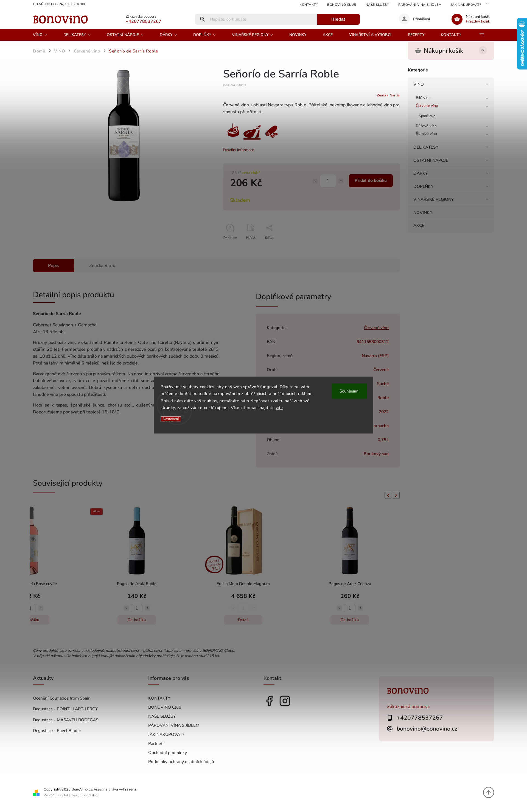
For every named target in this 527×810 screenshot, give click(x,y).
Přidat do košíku (371, 180)
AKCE (418, 225)
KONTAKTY (308, 4)
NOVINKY (422, 212)
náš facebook (269, 701)
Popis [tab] (53, 266)
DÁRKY (420, 173)
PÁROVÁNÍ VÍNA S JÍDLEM (419, 4)
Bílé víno (423, 97)
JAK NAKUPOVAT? (466, 4)
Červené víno (427, 105)
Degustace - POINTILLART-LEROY (65, 709)
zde (279, 407)
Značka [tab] (103, 266)
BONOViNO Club (341, 4)
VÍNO (418, 84)
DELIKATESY (425, 147)
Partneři (156, 743)
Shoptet (62, 795)
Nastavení (171, 419)
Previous (387, 495)
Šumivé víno (426, 133)
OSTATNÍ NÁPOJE (430, 160)
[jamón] (252, 140)
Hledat (338, 19)
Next (397, 495)
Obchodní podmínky (167, 752)
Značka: (388, 95)
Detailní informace (238, 149)
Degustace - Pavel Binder (57, 730)
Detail (195, 619)
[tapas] (232, 140)
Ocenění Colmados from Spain (62, 698)
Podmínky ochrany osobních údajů (181, 761)
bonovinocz (285, 701)
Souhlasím (349, 391)
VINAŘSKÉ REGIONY (433, 199)
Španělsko (427, 115)
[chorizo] (271, 140)
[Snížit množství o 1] (315, 181)
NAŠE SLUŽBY (377, 4)
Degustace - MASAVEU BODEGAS (65, 720)
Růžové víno (426, 126)
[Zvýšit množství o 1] (340, 181)
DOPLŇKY (423, 186)
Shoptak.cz (91, 795)
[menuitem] (44, 35)
